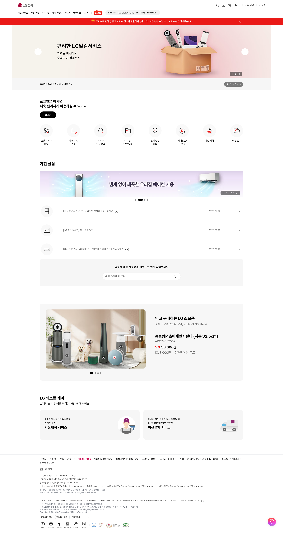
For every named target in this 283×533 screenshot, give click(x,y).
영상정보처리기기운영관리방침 (127, 459)
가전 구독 (35, 12)
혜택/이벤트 (57, 12)
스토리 (68, 12)
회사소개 (237, 5)
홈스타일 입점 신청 (47, 463)
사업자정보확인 (91, 500)
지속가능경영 (250, 5)
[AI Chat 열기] (272, 522)
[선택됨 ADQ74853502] (114, 357)
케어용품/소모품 (182, 142)
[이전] (38, 51)
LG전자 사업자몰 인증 (210, 459)
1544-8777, (135, 486)
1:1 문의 (73, 476)
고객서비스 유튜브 (47, 517)
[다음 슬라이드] (240, 84)
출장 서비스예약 (46, 142)
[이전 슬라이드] (231, 84)
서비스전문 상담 (100, 142)
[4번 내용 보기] (100, 373)
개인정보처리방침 (84, 459)
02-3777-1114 (60, 476)
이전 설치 (236, 140)
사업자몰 (262, 5)
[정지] (233, 74)
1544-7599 (73, 483)
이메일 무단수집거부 (67, 459)
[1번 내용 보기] (91, 373)
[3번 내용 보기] (98, 373)
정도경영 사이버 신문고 (230, 459)
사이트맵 (43, 459)
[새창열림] (112, 12)
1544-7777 (98, 486)
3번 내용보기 (144, 200)
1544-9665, (77, 486)
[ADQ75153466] (67, 355)
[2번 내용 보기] (95, 373)
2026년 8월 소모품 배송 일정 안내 (56, 84)
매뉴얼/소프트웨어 (128, 142)
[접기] (239, 21)
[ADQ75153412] (133, 332)
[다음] (245, 51)
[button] (217, 5)
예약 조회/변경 (73, 142)
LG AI (86, 12)
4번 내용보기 (147, 200)
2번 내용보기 (140, 200)
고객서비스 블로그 (62, 517)
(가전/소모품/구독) (74, 479)
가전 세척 (209, 140)
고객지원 (45, 12)
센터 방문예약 (155, 142)
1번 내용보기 (135, 200)
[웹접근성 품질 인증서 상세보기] (126, 525)
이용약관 (53, 459)
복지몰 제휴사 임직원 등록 (189, 459)
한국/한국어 (76, 517)
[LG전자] (25, 5)
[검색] (174, 276)
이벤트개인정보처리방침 (103, 459)
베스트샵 (77, 12)
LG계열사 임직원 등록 (168, 459)
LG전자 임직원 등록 (149, 459)
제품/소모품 (23, 12)
